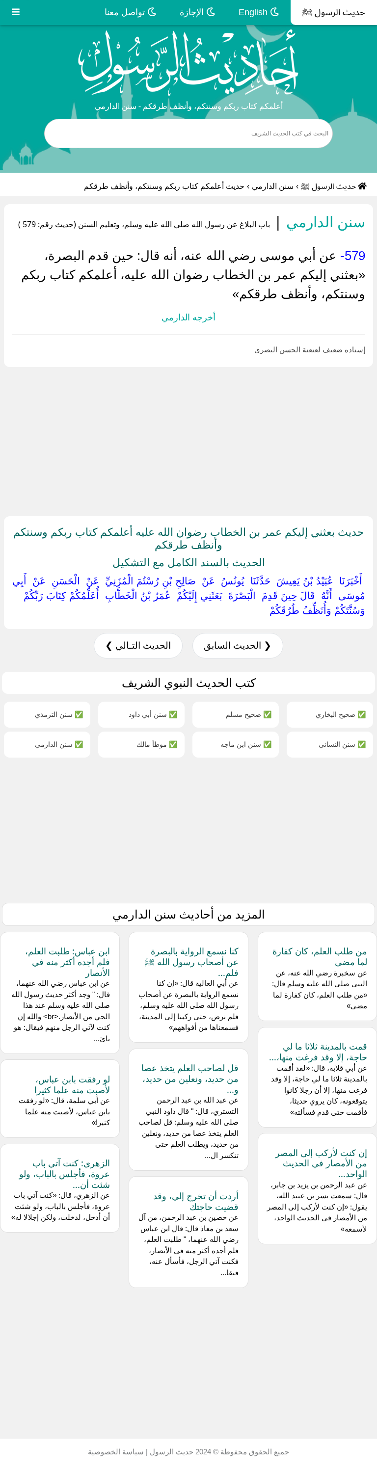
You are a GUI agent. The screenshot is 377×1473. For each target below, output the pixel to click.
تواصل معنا (126, 12)
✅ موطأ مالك (156, 744)
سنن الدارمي (273, 186)
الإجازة (193, 12)
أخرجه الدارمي (188, 317)
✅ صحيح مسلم (248, 714)
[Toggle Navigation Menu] (15, 12)
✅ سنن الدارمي (59, 744)
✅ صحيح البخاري (341, 714)
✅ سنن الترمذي (59, 714)
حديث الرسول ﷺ (333, 12)
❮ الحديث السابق (237, 645)
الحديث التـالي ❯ (138, 645)
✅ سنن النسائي (342, 744)
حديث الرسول (170, 1451)
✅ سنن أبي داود (153, 714)
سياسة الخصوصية (116, 1451)
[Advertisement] (188, 439)
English (254, 12)
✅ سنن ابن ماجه (245, 744)
